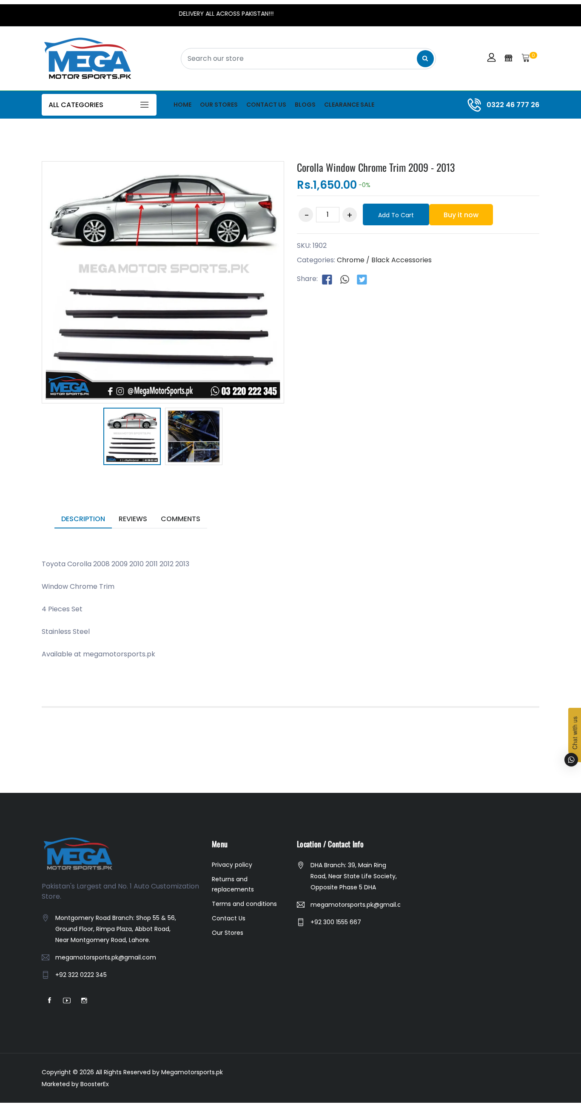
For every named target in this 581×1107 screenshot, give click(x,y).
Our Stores (219, 104)
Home (182, 104)
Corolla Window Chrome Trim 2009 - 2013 (376, 167)
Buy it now (461, 215)
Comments (180, 519)
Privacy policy (232, 864)
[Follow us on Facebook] (327, 279)
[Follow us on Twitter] (362, 279)
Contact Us (266, 104)
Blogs (305, 104)
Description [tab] (83, 519)
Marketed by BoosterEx (75, 1084)
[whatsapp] (344, 279)
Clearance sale (349, 104)
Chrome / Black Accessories (384, 260)
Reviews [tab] (133, 519)
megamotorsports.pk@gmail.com (105, 957)
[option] (132, 438)
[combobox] (308, 58)
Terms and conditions (244, 904)
